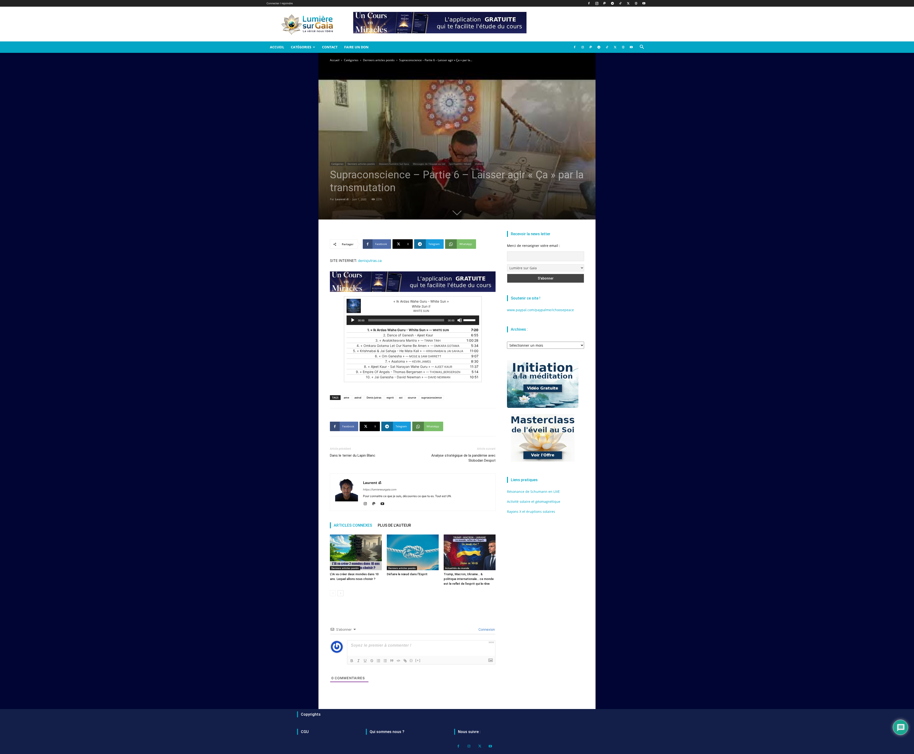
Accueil (277, 47)
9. (408, 372)
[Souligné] (365, 661)
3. (408, 340)
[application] (413, 320)
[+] (418, 660)
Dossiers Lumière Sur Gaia (394, 163)
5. (408, 351)
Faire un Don (356, 47)
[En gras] (351, 661)
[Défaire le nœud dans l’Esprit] (413, 552)
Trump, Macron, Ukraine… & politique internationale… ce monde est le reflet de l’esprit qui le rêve (469, 578)
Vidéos (479, 163)
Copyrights (311, 714)
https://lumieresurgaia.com (380, 489)
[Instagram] (596, 3)
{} (411, 660)
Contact (330, 47)
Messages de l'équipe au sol (429, 163)
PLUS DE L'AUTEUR (394, 525)
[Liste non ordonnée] (385, 661)
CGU (305, 731)
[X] (628, 3)
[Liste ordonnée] (378, 661)
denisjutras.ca (370, 260)
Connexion (486, 629)
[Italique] (358, 661)
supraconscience (431, 397)
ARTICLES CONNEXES (353, 525)
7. (408, 361)
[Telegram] (612, 3)
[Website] (636, 3)
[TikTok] (620, 3)
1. (408, 330)
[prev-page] (333, 593)
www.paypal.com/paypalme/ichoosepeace (540, 310)
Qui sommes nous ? (387, 731)
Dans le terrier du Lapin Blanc (352, 455)
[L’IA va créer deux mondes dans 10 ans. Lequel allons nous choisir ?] (356, 552)
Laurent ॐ (341, 199)
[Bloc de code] (398, 661)
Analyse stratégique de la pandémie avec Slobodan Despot (463, 458)
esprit (390, 397)
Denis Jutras (374, 397)
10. (408, 377)
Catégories (301, 47)
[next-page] (340, 593)
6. (408, 356)
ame (346, 397)
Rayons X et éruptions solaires (531, 511)
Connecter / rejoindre (280, 3)
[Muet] (459, 320)
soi (400, 397)
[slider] (470, 319)
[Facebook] (588, 3)
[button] (641, 47)
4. (408, 346)
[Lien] (405, 661)
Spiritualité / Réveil (460, 163)
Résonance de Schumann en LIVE (533, 491)
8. (408, 367)
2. (408, 335)
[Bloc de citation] (391, 661)
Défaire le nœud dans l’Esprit (407, 574)
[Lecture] (352, 320)
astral (357, 397)
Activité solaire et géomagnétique (533, 501)
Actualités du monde (457, 568)
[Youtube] (643, 3)
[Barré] (371, 661)
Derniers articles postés (379, 60)
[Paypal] (604, 3)
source (412, 397)
